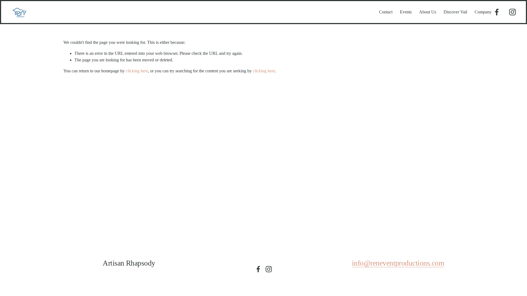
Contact (386, 12)
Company (483, 12)
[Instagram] (512, 12)
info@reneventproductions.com (398, 263)
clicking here (137, 71)
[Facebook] (497, 12)
